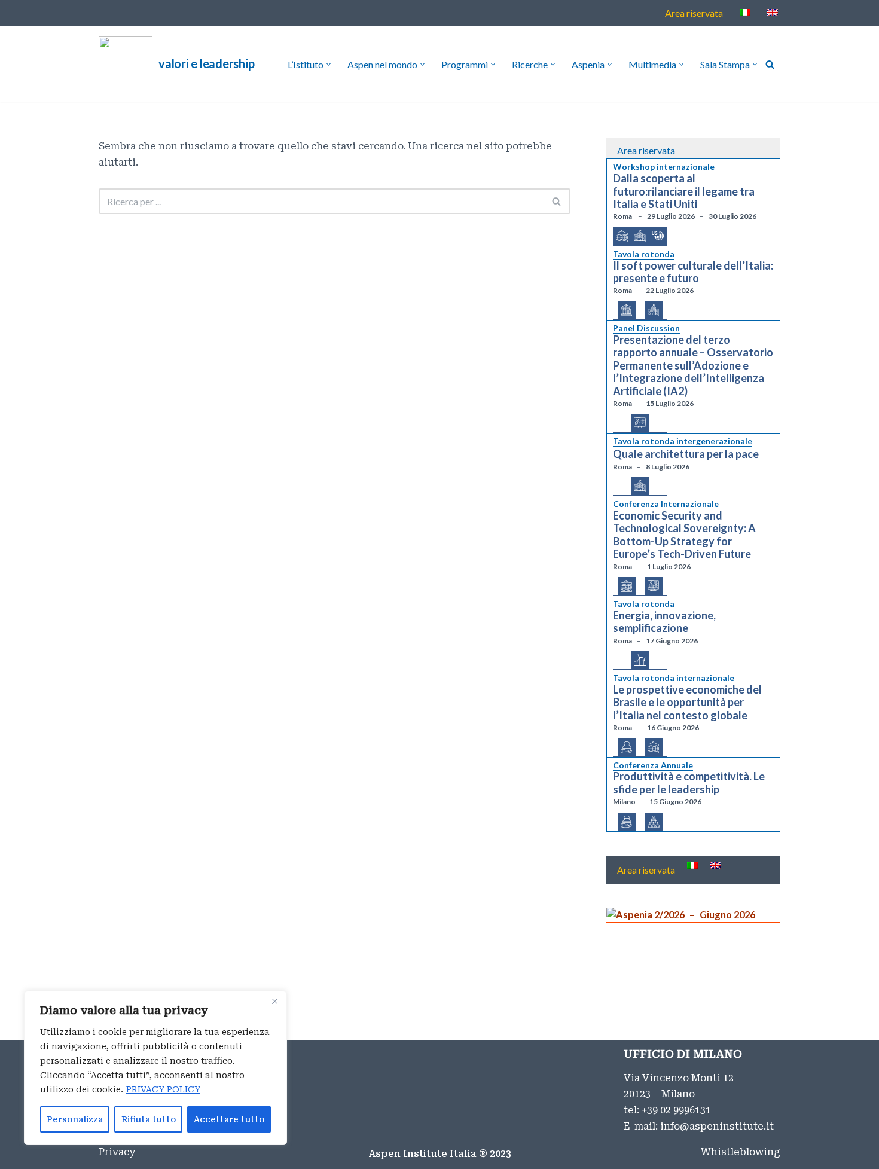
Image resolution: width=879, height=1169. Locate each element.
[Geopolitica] (622, 236)
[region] (155, 1068)
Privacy (117, 1152)
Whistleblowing (740, 1152)
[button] (328, 64)
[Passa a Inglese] (772, 12)
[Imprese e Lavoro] (654, 822)
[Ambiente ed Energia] (640, 660)
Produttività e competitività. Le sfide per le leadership (689, 783)
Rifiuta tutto (148, 1119)
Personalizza (75, 1119)
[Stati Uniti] (658, 236)
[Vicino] (274, 1001)
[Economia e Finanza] (627, 748)
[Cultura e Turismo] (627, 310)
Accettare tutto (229, 1119)
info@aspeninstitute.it (717, 1126)
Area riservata (694, 13)
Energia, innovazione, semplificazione (664, 622)
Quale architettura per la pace (686, 454)
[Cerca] (769, 64)
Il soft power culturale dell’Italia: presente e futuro (693, 272)
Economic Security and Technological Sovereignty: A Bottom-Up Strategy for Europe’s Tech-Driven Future (684, 535)
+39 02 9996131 (676, 1110)
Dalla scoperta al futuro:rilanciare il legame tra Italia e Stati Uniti (684, 191)
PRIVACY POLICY (163, 1089)
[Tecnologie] (640, 423)
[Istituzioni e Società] (640, 236)
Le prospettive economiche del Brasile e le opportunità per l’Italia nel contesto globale (687, 702)
